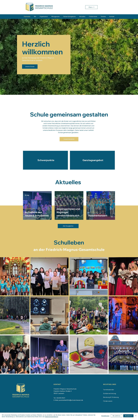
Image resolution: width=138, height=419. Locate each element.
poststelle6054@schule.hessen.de (71, 400)
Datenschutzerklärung (51, 416)
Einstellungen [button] (105, 416)
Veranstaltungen (30, 209)
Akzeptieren (128, 416)
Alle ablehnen (116, 416)
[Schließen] (136, 415)
